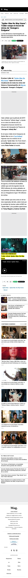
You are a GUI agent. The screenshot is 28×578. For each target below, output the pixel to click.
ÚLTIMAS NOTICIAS (7, 455)
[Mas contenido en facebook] (11, 550)
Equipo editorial (14, 511)
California (7, 13)
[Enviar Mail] (2, 70)
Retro (19, 566)
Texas (11, 13)
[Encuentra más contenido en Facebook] (2, 41)
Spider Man (5, 287)
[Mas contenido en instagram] (16, 550)
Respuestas (9, 558)
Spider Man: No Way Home (17, 287)
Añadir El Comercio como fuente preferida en (14, 19)
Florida (2, 13)
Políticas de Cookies (14, 538)
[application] (14, 267)
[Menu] (2, 9)
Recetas (19, 569)
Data (19, 562)
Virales (9, 569)
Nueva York (16, 13)
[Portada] (14, 510)
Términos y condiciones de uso (14, 533)
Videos (19, 558)
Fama (9, 566)
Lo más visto (6, 295)
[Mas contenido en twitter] (14, 550)
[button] (5, 270)
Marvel (5, 290)
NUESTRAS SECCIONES (14, 555)
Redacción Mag (7, 70)
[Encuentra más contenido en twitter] (6, 41)
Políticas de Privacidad (14, 536)
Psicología (21, 13)
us (8, 562)
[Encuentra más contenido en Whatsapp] (9, 41)
